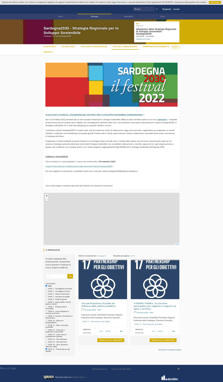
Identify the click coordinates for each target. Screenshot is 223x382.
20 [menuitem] (132, 256)
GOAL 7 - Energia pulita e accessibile (56, 308)
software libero (79, 377)
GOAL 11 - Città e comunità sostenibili (57, 326)
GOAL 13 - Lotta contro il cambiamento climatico (56, 335)
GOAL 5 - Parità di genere (57, 299)
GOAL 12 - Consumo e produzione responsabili (55, 331)
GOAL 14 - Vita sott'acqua (57, 339)
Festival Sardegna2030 (125, 47)
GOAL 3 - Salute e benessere (59, 294)
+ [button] (47, 195)
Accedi (176, 9)
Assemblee (128, 17)
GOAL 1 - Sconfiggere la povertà (60, 289)
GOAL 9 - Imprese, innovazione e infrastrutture (59, 317)
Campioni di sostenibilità (156, 47)
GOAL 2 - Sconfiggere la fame (59, 291)
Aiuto (162, 17)
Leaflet (177, 244)
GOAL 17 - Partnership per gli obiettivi (58, 350)
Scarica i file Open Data (121, 369)
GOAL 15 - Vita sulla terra (57, 342)
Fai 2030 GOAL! (68, 47)
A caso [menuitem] (101, 256)
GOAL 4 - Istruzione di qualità (59, 297)
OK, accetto (215, 2)
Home (60, 17)
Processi (94, 17)
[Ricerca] (157, 9)
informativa (122, 2)
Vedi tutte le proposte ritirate (169, 350)
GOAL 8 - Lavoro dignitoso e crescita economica (57, 312)
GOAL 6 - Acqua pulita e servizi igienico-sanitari (58, 303)
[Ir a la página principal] (47, 9)
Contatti (47, 52)
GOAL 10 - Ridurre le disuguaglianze (54, 322)
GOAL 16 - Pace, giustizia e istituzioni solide (57, 345)
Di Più (175, 47)
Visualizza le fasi (143, 39)
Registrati (166, 9)
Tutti (50, 286)
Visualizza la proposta (111, 340)
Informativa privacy (99, 369)
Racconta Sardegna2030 (94, 47)
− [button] (47, 199)
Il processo (49, 47)
